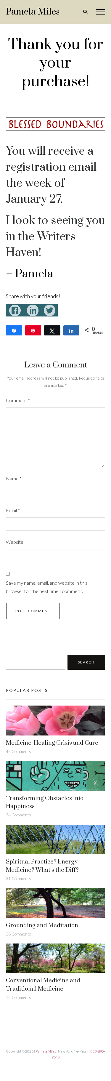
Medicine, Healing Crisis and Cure (52, 743)
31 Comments (18, 878)
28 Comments (18, 933)
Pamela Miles (32, 11)
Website (14, 542)
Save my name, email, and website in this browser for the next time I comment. (46, 587)
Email (13, 510)
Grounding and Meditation (42, 925)
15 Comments (18, 997)
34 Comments (18, 814)
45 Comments (18, 751)
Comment (18, 400)
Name (14, 478)
